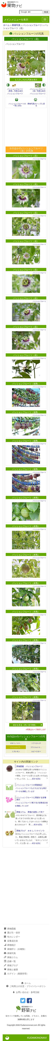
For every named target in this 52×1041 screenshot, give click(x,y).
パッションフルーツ (32, 25)
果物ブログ (12, 965)
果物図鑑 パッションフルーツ (29, 766)
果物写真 (16, 25)
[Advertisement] (26, 127)
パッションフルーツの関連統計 (29, 784)
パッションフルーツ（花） (26, 155)
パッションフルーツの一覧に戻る (17, 104)
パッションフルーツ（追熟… (26, 383)
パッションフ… (15, 747)
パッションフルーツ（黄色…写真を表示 (15, 90)
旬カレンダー (13, 936)
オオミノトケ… (15, 743)
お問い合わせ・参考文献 (27, 992)
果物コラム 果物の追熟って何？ (30, 812)
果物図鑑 (11, 928)
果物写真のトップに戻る (36, 104)
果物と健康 (12, 969)
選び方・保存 (13, 932)
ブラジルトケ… (36, 747)
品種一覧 (11, 961)
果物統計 (11, 944)
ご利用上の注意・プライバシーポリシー (27, 988)
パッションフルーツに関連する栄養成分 (31, 798)
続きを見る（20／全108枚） (25, 724)
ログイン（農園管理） (18, 973)
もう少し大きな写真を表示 (26, 79)
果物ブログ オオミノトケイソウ (30, 830)
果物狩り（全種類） (16, 949)
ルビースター (36, 751)
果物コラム (12, 957)
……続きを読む (35, 778)
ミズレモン (16, 751)
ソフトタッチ (36, 743)
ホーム (6, 25)
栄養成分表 (12, 940)
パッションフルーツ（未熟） (26, 497)
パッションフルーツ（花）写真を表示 (37, 90)
